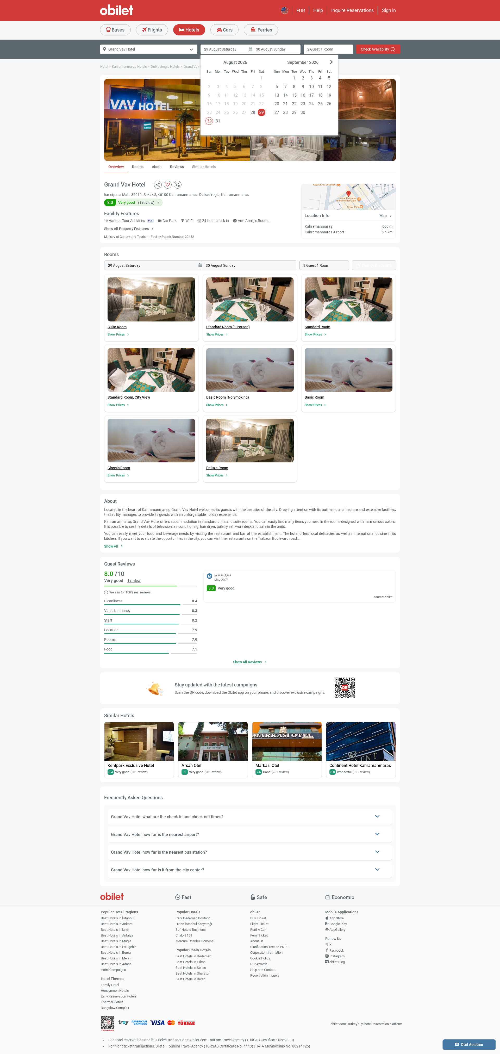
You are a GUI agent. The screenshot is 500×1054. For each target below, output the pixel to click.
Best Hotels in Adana (116, 964)
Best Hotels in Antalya (117, 935)
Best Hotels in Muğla (116, 941)
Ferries (264, 30)
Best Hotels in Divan (190, 979)
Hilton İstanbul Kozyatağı (194, 924)
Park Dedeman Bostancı (193, 918)
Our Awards (258, 964)
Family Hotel (110, 985)
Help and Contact (263, 970)
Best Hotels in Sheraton (193, 973)
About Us (257, 941)
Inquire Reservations (352, 10)
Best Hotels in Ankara (117, 924)
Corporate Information (266, 952)
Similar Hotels (204, 167)
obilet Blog (337, 962)
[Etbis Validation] (108, 1024)
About (157, 167)
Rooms (137, 167)
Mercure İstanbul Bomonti (195, 941)
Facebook (336, 950)
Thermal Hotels (112, 1002)
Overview (116, 167)
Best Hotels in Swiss (191, 968)
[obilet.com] (129, 14)
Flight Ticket (259, 924)
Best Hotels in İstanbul (117, 918)
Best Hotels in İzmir (115, 930)
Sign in (389, 10)
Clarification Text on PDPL (269, 947)
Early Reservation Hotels (118, 996)
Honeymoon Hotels (115, 991)
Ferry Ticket (259, 935)
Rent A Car (258, 930)
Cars (227, 30)
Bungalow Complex (115, 1008)
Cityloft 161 (184, 935)
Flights (154, 30)
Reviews (177, 167)
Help (318, 10)
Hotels (191, 30)
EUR (300, 10)
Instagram (337, 956)
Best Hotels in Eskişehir (118, 947)
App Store (336, 918)
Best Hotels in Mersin (116, 958)
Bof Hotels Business (191, 930)
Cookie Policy (260, 958)
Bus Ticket (258, 918)
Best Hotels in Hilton (190, 962)
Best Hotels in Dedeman (193, 956)
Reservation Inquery (264, 975)
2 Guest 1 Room (320, 49)
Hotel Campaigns (113, 970)
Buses (117, 30)
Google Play (338, 924)
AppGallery (337, 930)
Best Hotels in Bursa (116, 952)
